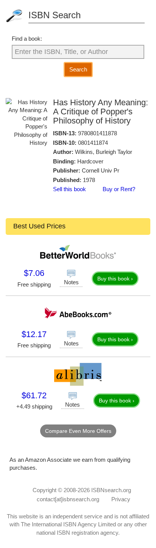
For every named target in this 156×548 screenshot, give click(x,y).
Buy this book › (115, 279)
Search (78, 69)
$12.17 (34, 334)
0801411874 (93, 142)
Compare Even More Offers (78, 431)
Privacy (120, 499)
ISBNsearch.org (111, 490)
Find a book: (27, 38)
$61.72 (34, 395)
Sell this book (69, 189)
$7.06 (34, 273)
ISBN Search (54, 15)
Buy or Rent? (119, 189)
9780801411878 (97, 133)
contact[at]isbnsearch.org (68, 499)
